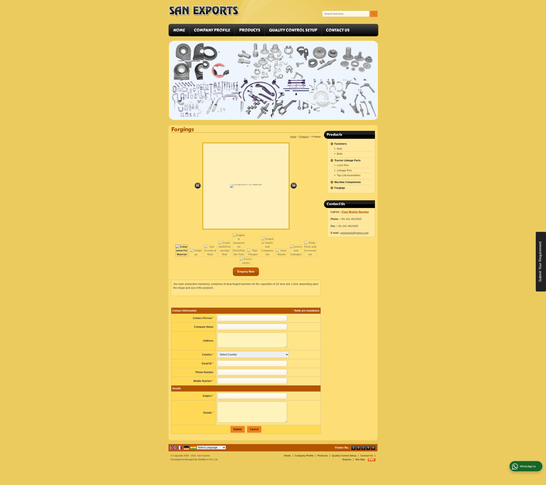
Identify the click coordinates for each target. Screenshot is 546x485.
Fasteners (340, 143)
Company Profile (212, 30)
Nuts (339, 148)
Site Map (360, 459)
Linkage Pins (344, 170)
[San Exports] (204, 12)
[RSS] (371, 459)
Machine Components (347, 182)
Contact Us (338, 30)
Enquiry (347, 459)
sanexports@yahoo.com (354, 232)
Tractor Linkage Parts (347, 160)
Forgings (339, 187)
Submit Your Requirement (540, 261)
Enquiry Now (245, 271)
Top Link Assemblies (348, 175)
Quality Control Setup (293, 30)
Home (179, 30)
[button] (355, 212)
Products (249, 30)
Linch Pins (343, 165)
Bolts (340, 153)
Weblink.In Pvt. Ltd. (208, 459)
